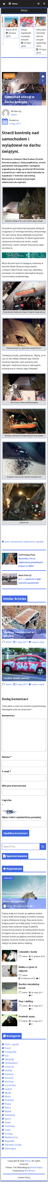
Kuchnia (9, 1081)
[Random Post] (38, 3)
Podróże (9, 1100)
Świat (8, 1122)
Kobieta (9, 1074)
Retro (8, 1107)
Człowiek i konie (28, 951)
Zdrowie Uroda (13, 1144)
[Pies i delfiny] (9, 1010)
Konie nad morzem (14, 901)
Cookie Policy (24, 1177)
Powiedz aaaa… (27, 1016)
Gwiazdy (9, 1059)
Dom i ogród (12, 1044)
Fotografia (10, 1051)
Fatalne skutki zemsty (16, 678)
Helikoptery (11, 1062)
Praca (8, 1103)
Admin (14, 114)
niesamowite (16, 541)
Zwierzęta (8, 878)
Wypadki (9, 75)
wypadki (40, 541)
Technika (10, 1126)
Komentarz (8, 715)
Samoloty (10, 1115)
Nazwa (7, 756)
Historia (9, 1066)
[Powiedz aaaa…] (9, 1025)
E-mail (6, 771)
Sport (8, 1118)
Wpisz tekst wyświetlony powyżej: (21, 817)
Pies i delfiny (26, 1001)
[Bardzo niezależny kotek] (9, 993)
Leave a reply (37, 642)
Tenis (8, 1129)
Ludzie (8, 1089)
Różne (8, 1111)
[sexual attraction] (24, 257)
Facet (8, 1048)
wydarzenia (29, 541)
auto (7, 541)
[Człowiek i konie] (9, 960)
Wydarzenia (11, 1137)
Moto (8, 1096)
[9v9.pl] (4, 4)
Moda (8, 1092)
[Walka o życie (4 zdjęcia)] (9, 975)
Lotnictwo (10, 1085)
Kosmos (9, 1077)
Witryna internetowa (14, 785)
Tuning (8, 1133)
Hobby (8, 1070)
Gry (7, 1055)
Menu (15, 3)
